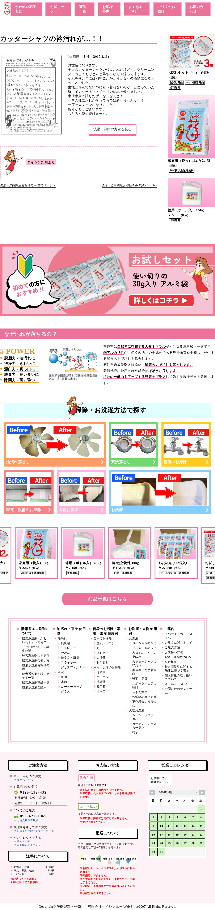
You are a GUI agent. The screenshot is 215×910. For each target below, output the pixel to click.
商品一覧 (82, 9)
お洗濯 (117, 510)
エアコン (103, 677)
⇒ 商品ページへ (23, 779)
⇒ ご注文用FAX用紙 (26, 820)
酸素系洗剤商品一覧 (36, 682)
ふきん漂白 (140, 692)
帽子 (135, 732)
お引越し (103, 662)
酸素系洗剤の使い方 (36, 660)
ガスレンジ (68, 648)
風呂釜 (101, 686)
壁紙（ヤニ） (106, 643)
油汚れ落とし (18, 462)
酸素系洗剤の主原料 (36, 655)
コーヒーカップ (71, 686)
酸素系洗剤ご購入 (34, 687)
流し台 (101, 652)
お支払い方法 (174, 652)
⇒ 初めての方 (22, 841)
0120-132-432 (33, 792)
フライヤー (68, 662)
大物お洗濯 (68, 510)
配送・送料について (178, 657)
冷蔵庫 (101, 672)
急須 (64, 677)
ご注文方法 (172, 647)
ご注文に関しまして (178, 642)
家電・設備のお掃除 (23, 510)
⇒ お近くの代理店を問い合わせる (34, 830)
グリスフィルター (73, 667)
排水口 (101, 691)
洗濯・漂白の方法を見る (112, 129)
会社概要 (171, 662)
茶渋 (61, 672)
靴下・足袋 (140, 678)
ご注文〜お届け (166, 9)
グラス (65, 691)
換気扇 (65, 643)
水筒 (64, 681)
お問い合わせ (197, 9)
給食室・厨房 (70, 657)
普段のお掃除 (175, 462)
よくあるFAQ (135, 9)
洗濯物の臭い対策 (144, 697)
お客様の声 (107, 9)
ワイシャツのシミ (144, 643)
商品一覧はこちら (107, 598)
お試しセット (57, 9)
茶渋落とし (121, 462)
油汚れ (62, 638)
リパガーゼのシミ (144, 648)
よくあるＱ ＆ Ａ (176, 684)
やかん (65, 652)
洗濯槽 (101, 681)
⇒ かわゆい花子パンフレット (31, 845)
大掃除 (101, 657)
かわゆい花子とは (25, 9)
